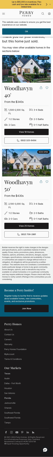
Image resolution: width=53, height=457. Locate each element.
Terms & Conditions (13, 359)
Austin (7, 378)
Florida (7, 398)
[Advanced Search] (43, 14)
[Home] (26, 13)
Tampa (7, 422)
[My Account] (49, 14)
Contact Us (9, 334)
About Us (8, 329)
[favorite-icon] (47, 87)
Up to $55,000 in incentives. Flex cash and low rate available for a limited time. (26, 4)
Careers (8, 339)
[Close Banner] (50, 4)
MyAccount (9, 354)
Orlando (8, 408)
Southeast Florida (12, 413)
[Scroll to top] (45, 440)
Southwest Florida (12, 418)
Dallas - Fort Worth (12, 383)
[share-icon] (41, 87)
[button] (45, 450)
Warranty (8, 344)
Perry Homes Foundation (15, 349)
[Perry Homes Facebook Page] (6, 432)
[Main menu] (3, 13)
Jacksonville (9, 403)
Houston (8, 388)
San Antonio (9, 393)
